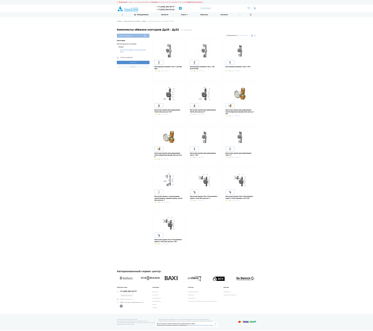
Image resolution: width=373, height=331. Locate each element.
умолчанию (243, 35)
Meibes (121, 47)
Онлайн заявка (205, 8)
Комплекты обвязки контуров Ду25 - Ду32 (133, 51)
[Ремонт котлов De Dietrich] (245, 278)
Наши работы (156, 298)
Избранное (227, 291)
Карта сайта (191, 298)
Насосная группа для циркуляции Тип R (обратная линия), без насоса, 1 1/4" (239, 112)
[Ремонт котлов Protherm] (194, 279)
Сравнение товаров (230, 295)
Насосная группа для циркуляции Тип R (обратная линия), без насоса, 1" (168, 155)
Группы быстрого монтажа (126, 44)
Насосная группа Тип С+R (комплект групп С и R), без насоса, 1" (203, 197)
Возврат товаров (193, 291)
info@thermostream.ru (194, 2)
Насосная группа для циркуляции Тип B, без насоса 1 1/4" (167, 111)
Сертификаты (156, 301)
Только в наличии (126, 57)
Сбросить (133, 66)
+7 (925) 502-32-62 (166, 10)
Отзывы (154, 307)
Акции (154, 304)
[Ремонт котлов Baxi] (171, 278)
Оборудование (143, 15)
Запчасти (164, 15)
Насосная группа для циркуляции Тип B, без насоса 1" (203, 111)
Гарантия (191, 295)
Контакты (224, 15)
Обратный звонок (126, 295)
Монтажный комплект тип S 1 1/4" (238, 67)
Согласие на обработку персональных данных (202, 301)
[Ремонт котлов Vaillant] (126, 278)
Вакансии (204, 15)
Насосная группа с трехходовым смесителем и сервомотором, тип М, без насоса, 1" (168, 198)
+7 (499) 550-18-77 (166, 7)
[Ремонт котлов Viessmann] (150, 278)
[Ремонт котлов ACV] (218, 279)
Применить (133, 62)
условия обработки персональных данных (200, 325)
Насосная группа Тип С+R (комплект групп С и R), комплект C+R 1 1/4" (239, 197)
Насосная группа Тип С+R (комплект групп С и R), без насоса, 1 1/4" (168, 240)
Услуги (183, 15)
